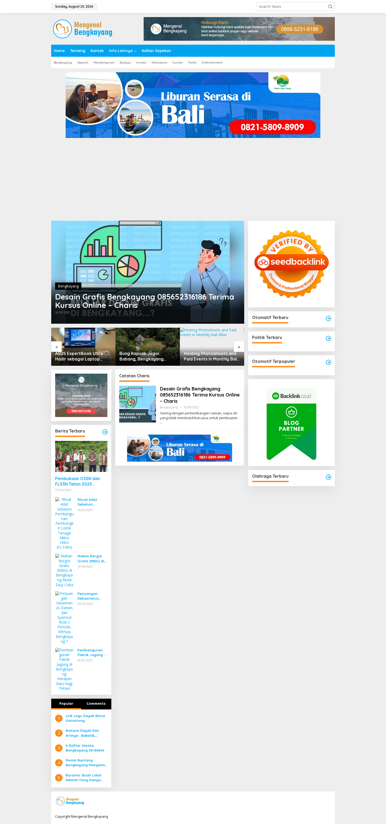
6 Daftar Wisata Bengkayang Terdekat (85, 747)
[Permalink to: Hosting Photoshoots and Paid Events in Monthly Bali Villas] (148, 347)
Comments (96, 703)
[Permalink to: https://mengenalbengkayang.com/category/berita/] (105, 432)
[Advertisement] (193, 181)
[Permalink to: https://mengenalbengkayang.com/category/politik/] (328, 338)
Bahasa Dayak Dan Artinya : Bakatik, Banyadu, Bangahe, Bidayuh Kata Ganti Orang (83, 733)
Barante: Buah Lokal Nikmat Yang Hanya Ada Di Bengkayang (83, 777)
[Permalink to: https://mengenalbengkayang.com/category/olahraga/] (328, 477)
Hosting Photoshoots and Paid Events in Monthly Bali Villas (146, 356)
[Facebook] (294, 801)
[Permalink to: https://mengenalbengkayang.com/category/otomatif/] (328, 318)
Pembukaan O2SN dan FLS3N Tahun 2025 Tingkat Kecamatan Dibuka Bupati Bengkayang (77, 481)
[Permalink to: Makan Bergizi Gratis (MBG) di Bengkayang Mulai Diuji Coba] (64, 570)
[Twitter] (303, 801)
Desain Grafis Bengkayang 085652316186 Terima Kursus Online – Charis (144, 300)
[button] (330, 6)
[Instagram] (311, 801)
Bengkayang (68, 286)
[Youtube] (319, 801)
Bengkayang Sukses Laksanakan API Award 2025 (206, 356)
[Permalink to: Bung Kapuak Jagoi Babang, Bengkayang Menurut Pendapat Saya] (83, 347)
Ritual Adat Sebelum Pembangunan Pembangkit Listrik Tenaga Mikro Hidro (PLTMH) (90, 502)
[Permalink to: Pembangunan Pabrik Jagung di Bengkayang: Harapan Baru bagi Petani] (64, 668)
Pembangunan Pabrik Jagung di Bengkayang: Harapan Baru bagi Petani (92, 652)
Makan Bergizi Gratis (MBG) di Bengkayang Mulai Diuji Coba (91, 558)
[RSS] (327, 801)
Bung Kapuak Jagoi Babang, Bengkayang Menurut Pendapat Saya (79, 356)
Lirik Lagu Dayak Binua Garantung (85, 718)
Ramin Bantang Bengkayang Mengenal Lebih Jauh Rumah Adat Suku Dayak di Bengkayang (86, 762)
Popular (66, 703)
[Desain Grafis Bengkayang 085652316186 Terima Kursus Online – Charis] (161, 422)
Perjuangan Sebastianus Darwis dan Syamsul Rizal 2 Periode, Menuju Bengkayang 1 (91, 596)
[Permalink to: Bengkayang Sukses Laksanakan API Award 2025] (212, 347)
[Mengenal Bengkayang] (83, 28)
